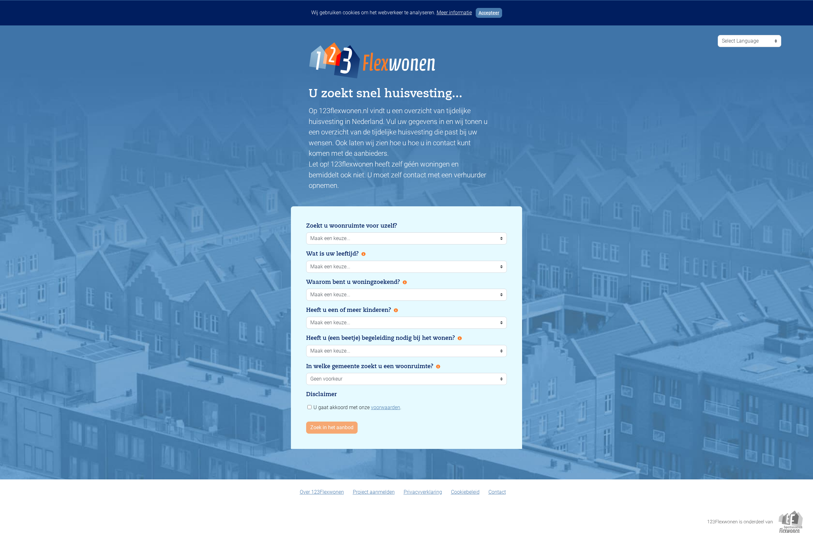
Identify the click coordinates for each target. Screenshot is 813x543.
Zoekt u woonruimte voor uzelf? (351, 225)
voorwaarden (385, 407)
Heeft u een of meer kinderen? (348, 309)
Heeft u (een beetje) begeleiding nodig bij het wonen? (380, 337)
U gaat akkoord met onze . (356, 407)
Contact (497, 492)
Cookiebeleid (465, 492)
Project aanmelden (374, 492)
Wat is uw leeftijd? (332, 253)
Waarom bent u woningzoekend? (353, 281)
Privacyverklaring (423, 492)
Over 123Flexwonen (322, 492)
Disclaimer (321, 394)
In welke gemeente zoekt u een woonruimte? (369, 366)
